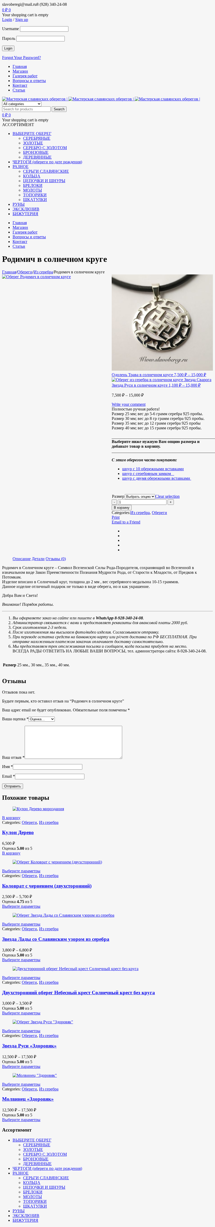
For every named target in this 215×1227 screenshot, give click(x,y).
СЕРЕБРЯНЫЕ (36, 1145)
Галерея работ (25, 76)
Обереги (25, 272)
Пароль (8, 38)
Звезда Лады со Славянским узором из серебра (55, 939)
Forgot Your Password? (21, 57)
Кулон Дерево (18, 832)
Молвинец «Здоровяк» (28, 1099)
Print (116, 517)
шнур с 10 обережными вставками (153, 469)
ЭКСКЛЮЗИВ (26, 1215)
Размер (118, 496)
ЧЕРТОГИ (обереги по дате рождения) (47, 1168)
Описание (22, 558)
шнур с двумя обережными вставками (156, 478)
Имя (7, 766)
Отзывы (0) (56, 558)
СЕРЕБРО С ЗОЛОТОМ (45, 1154)
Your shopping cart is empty (25, 15)
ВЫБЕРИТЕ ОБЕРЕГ (32, 1140)
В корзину (122, 508)
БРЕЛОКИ (32, 1192)
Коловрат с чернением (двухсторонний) (47, 886)
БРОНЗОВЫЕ (36, 1159)
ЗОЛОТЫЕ (33, 1149)
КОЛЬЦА (31, 1182)
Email (8, 776)
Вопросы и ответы (29, 80)
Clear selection (167, 496)
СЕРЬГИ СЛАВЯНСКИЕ (46, 1178)
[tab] (22, 558)
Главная (20, 66)
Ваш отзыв (13, 757)
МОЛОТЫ (32, 1196)
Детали (38, 558)
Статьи (19, 90)
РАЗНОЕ (21, 1173)
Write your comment (129, 404)
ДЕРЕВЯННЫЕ (37, 1163)
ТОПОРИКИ (35, 1201)
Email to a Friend (126, 522)
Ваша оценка (15, 719)
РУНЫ (19, 1211)
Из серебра (43, 272)
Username (10, 28)
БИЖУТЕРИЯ (25, 1220)
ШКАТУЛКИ (35, 1206)
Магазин (20, 71)
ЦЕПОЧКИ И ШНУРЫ (44, 1187)
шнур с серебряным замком (148, 473)
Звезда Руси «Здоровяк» (29, 1045)
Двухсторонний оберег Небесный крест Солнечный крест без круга (78, 992)
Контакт (20, 85)
